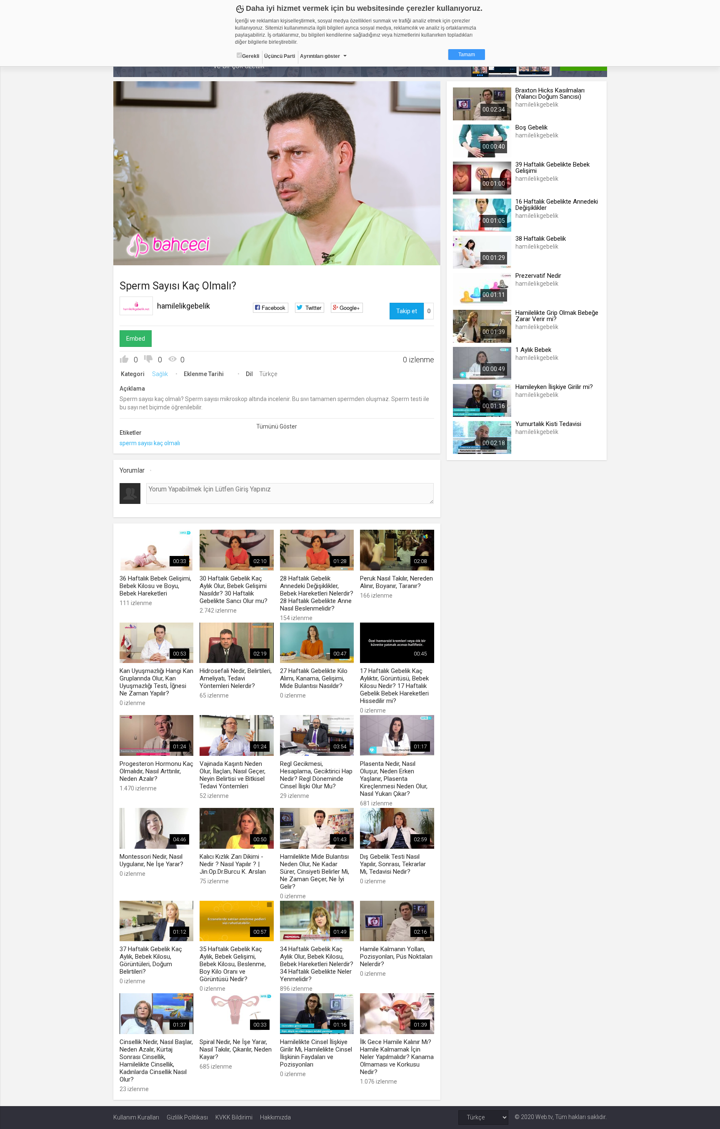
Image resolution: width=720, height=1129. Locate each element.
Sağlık (160, 374)
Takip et (406, 311)
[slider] (276, 242)
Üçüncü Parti (279, 56)
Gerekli (250, 56)
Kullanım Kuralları (136, 1117)
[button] (140, 255)
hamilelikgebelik (183, 306)
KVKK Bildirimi (233, 1117)
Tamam (466, 54)
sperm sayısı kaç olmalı (150, 443)
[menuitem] (392, 256)
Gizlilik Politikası (187, 1117)
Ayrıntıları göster (320, 56)
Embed (135, 338)
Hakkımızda (275, 1117)
